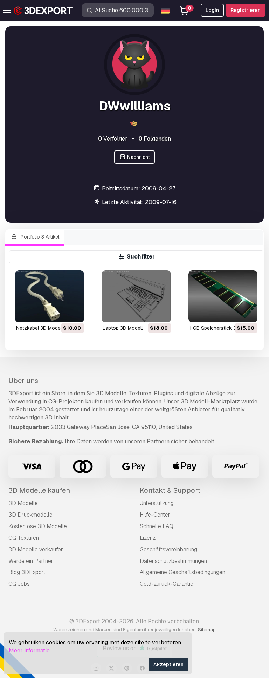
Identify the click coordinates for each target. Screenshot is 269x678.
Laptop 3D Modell (123, 328)
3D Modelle (23, 503)
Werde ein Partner (30, 561)
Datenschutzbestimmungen (173, 561)
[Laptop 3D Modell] (136, 296)
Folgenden (154, 138)
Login (212, 10)
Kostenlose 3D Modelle (37, 526)
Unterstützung (157, 503)
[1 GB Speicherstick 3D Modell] (222, 296)
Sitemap (207, 629)
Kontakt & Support (170, 490)
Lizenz (148, 538)
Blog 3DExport (27, 572)
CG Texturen (23, 538)
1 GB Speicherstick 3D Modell (222, 328)
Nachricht (138, 157)
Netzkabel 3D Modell (39, 328)
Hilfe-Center (155, 514)
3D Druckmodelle (30, 514)
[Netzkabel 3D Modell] (49, 296)
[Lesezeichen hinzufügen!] (74, 312)
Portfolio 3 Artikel (39, 237)
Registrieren (245, 10)
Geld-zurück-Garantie (166, 584)
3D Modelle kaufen (39, 490)
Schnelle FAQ (156, 526)
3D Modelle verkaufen (36, 549)
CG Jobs (19, 584)
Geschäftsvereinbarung (168, 549)
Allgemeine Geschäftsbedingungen (182, 572)
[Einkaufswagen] (59, 312)
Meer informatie (29, 650)
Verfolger (112, 138)
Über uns (23, 380)
